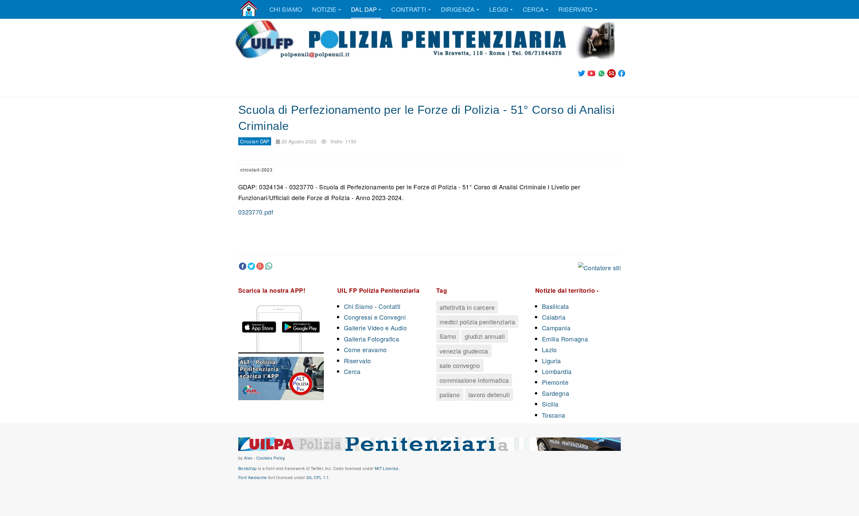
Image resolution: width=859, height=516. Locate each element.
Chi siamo (285, 9)
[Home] (248, 8)
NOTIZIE (324, 9)
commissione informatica (474, 380)
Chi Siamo (358, 306)
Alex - (250, 458)
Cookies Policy (270, 458)
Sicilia (550, 404)
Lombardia (556, 371)
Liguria (551, 360)
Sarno (448, 336)
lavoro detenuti (489, 394)
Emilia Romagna (565, 338)
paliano (450, 394)
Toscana (553, 415)
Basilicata (555, 306)
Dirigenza (458, 9)
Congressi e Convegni (375, 317)
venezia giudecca (464, 350)
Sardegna (555, 393)
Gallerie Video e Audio (375, 327)
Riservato (575, 9)
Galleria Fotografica (371, 338)
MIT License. (387, 468)
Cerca (533, 9)
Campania (556, 327)
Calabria (553, 317)
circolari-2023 (256, 170)
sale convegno (460, 365)
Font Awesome (252, 477)
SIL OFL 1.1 (317, 477)
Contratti (408, 9)
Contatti (389, 306)
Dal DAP (364, 9)
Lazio (549, 349)
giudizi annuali (485, 336)
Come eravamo (365, 349)
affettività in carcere (467, 307)
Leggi (498, 9)
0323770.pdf (255, 211)
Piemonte (555, 382)
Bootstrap (247, 468)
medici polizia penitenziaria (477, 321)
